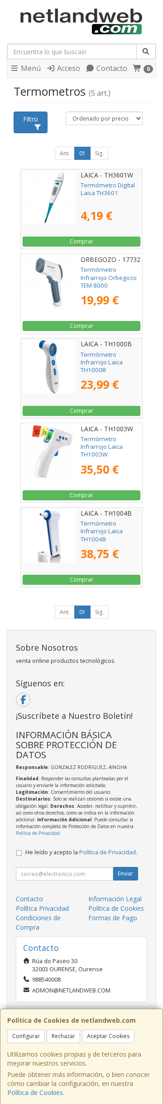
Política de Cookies (35, 1092)
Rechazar (63, 1036)
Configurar (26, 1036)
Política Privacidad (42, 908)
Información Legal (115, 898)
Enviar (125, 873)
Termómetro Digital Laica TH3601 (108, 189)
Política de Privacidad (38, 833)
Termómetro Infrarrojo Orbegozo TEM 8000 (109, 277)
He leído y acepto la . (81, 852)
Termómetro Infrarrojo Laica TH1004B (102, 531)
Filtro (30, 119)
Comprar (81, 241)
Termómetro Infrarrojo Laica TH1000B (102, 362)
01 (82, 153)
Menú (30, 68)
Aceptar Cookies (108, 1036)
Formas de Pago (112, 917)
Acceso (67, 68)
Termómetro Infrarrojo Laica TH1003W (102, 447)
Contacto (111, 68)
